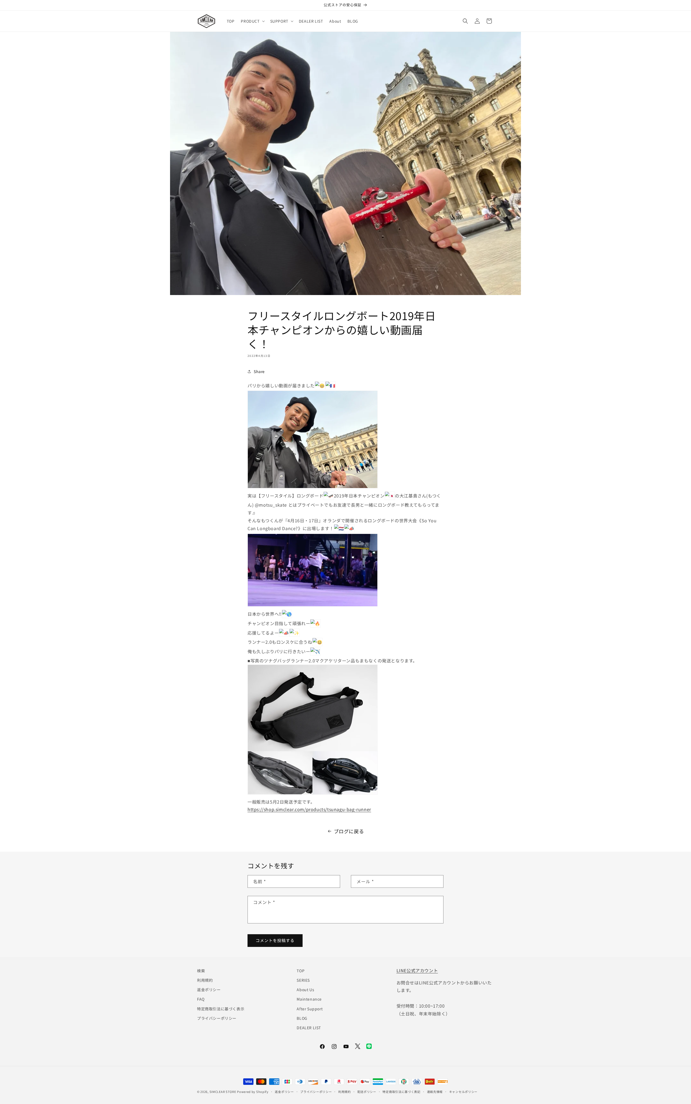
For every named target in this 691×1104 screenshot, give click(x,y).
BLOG (302, 1018)
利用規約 (205, 980)
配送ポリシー (366, 1091)
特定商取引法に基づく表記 (401, 1091)
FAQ (201, 999)
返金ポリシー (209, 989)
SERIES (303, 980)
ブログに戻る (349, 831)
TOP (300, 970)
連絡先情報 (435, 1091)
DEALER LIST (309, 1027)
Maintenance (309, 999)
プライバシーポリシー (216, 1018)
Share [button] (259, 371)
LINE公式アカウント (417, 970)
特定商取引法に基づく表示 (220, 1008)
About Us (305, 989)
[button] (252, 21)
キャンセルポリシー (463, 1091)
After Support (310, 1008)
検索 (201, 970)
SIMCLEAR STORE (222, 1091)
